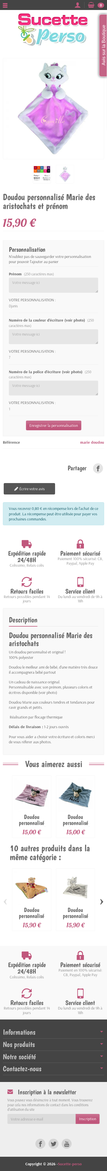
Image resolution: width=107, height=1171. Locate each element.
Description (23, 627)
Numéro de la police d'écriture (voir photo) (50, 382)
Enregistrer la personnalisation (53, 432)
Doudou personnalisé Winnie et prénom (31, 926)
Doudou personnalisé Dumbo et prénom (75, 926)
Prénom (31, 281)
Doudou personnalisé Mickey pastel (75, 830)
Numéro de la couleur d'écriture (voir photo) (51, 330)
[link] (98, 476)
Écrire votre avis (32, 496)
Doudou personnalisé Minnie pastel (32, 830)
